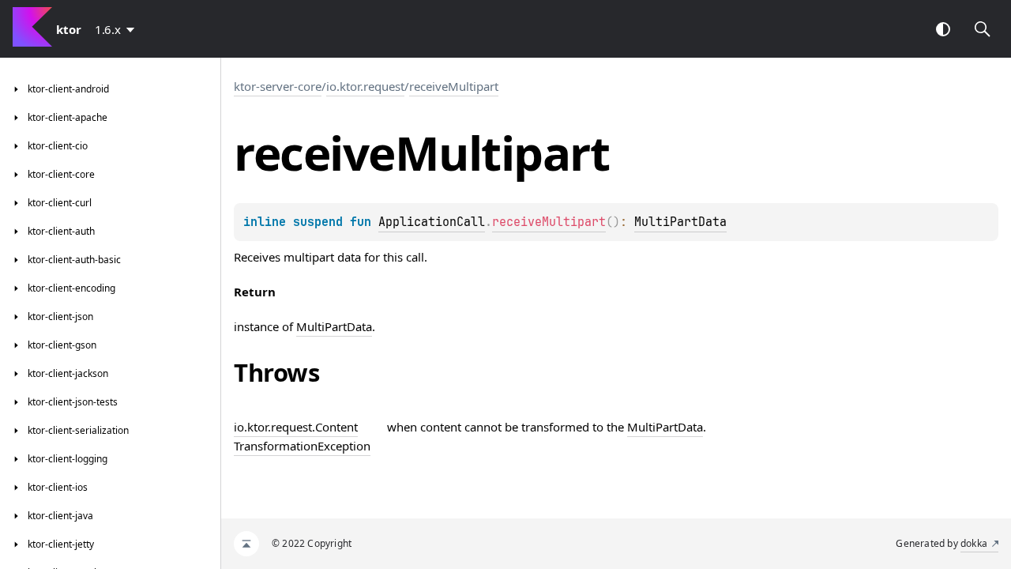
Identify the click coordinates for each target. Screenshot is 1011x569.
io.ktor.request (365, 86)
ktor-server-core (277, 86)
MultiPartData (680, 222)
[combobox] (118, 29)
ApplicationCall (431, 222)
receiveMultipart (453, 86)
